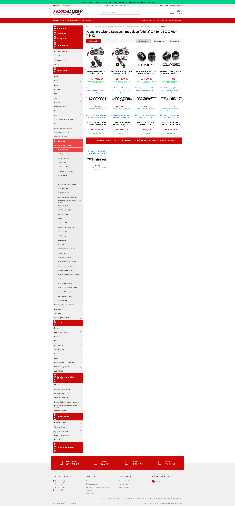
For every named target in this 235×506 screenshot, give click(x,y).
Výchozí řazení (143, 41)
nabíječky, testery (63, 205)
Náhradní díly (61, 323)
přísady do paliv (62, 175)
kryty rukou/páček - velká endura (67, 197)
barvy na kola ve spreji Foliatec (67, 184)
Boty (55, 94)
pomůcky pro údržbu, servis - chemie (69, 274)
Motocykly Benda (60, 423)
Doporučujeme (61, 34)
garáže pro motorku (64, 154)
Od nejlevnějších (159, 41)
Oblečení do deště (60, 124)
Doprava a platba (58, 20)
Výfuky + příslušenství (61, 318)
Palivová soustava (60, 354)
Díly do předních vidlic (61, 332)
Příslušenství (61, 141)
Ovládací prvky (59, 349)
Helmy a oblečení (62, 70)
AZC (151, 503)
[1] (139, 12)
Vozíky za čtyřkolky (60, 411)
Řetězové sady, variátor (61, 367)
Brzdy (56, 328)
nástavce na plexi (63, 167)
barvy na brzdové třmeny (65, 180)
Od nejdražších (174, 41)
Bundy (56, 81)
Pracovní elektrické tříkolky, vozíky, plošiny (65, 406)
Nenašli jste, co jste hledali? (66, 448)
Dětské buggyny (59, 393)
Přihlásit (171, 13)
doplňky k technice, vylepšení (66, 266)
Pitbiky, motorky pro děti (62, 389)
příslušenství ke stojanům (65, 292)
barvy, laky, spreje (63, 188)
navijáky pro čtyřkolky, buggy (66, 171)
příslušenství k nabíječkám (66, 210)
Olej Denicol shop (62, 45)
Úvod (88, 26)
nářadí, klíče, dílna (63, 253)
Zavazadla (57, 313)
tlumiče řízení (62, 162)
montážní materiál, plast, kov (66, 249)
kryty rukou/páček (63, 193)
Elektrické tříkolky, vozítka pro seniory (66, 402)
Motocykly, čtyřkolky (61, 51)
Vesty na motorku (60, 107)
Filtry (56, 341)
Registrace (89, 493)
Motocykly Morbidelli (61, 431)
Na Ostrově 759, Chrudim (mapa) (62, 5)
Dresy (56, 111)
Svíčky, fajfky (58, 371)
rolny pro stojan (62, 300)
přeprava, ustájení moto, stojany (67, 287)
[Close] (233, 2)
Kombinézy (57, 102)
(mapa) (66, 481)
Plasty (56, 358)
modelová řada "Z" (145, 26)
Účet (170, 11)
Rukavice (57, 89)
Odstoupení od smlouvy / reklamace (97, 487)
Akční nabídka (61, 28)
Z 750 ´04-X (156, 26)
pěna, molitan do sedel (64, 257)
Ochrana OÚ (178, 503)
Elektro (56, 337)
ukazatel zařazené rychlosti (66, 227)
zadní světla (61, 244)
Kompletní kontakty (175, 20)
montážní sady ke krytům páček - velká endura (69, 201)
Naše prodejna (162, 20)
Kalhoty (56, 85)
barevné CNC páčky (63, 158)
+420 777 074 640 (163, 5)
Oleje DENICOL (124, 487)
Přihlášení (89, 490)
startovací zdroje (63, 214)
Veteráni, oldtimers (60, 60)
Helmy (56, 76)
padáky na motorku (63, 149)
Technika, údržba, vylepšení (63, 145)
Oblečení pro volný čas (61, 132)
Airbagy (56, 98)
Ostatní (56, 64)
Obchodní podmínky (72, 20)
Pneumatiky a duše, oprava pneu (64, 362)
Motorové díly (58, 345)
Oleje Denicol (86, 20)
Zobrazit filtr (94, 41)
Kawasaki (135, 26)
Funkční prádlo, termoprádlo (63, 128)
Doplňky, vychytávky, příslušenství (65, 305)
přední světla (62, 240)
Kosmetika (57, 309)
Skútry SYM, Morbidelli (61, 436)
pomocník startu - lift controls (67, 261)
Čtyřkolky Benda (59, 427)
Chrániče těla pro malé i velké (63, 119)
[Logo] (68, 12)
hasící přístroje (62, 231)
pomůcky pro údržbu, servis (66, 270)
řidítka (60, 279)
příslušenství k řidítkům (65, 283)
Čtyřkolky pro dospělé (61, 398)
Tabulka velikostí (147, 20)
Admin (156, 503)
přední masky (62, 236)
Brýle (56, 115)
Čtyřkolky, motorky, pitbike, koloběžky (65, 378)
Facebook (159, 481)
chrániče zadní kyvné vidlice (66, 223)
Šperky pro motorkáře (61, 137)
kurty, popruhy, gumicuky (65, 296)
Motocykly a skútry (63, 417)
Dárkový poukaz (62, 39)
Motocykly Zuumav (60, 440)
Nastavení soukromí (166, 503)
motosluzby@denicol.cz (176, 5)
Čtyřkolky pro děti (60, 385)
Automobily (58, 56)
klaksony (60, 218)
